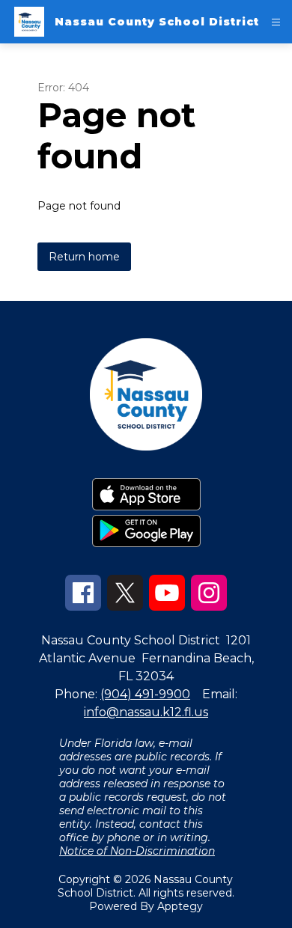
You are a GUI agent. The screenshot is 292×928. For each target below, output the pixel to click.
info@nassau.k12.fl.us (146, 712)
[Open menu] (276, 22)
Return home (84, 256)
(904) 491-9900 (145, 694)
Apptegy (180, 906)
